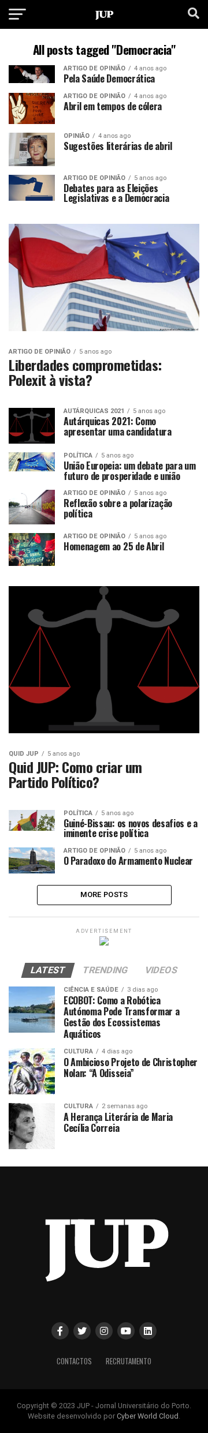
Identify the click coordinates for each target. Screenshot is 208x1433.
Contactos (74, 1361)
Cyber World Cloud (148, 1416)
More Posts (104, 894)
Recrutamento (128, 1361)
